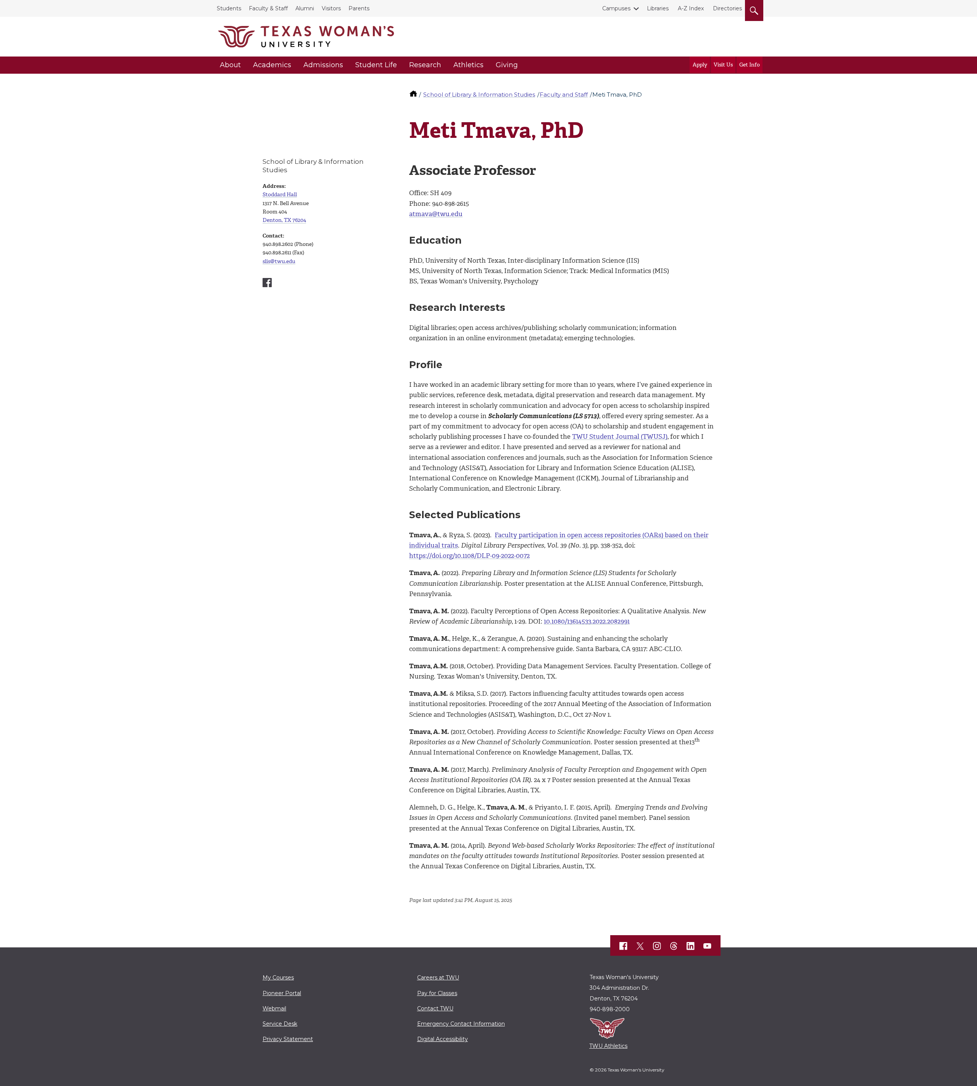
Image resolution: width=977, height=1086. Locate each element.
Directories (727, 8)
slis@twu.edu (279, 261)
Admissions (323, 65)
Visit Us (723, 64)
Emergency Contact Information (461, 1023)
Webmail (274, 1008)
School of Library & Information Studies (479, 94)
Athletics (468, 65)
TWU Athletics (608, 1045)
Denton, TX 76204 (284, 220)
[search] (754, 9)
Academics (272, 65)
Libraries (658, 8)
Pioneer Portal (282, 993)
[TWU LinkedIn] (690, 946)
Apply (700, 64)
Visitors (331, 8)
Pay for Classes (437, 993)
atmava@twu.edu (436, 214)
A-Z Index (691, 8)
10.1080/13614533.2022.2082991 (587, 621)
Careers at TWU (438, 977)
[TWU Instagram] (657, 946)
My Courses (278, 977)
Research (425, 65)
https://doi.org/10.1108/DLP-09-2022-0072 (469, 555)
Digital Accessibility (442, 1039)
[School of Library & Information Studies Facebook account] (267, 282)
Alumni (304, 8)
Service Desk (280, 1023)
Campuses (616, 8)
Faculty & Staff (268, 8)
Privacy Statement (288, 1039)
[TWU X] (640, 946)
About (230, 65)
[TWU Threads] (674, 946)
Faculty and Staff (564, 94)
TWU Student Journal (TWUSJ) (619, 436)
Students (229, 8)
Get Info (749, 64)
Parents (358, 8)
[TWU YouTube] (707, 946)
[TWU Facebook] (623, 946)
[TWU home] (414, 94)
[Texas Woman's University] (306, 36)
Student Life (376, 65)
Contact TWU (435, 1008)
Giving (507, 65)
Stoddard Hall (280, 194)
